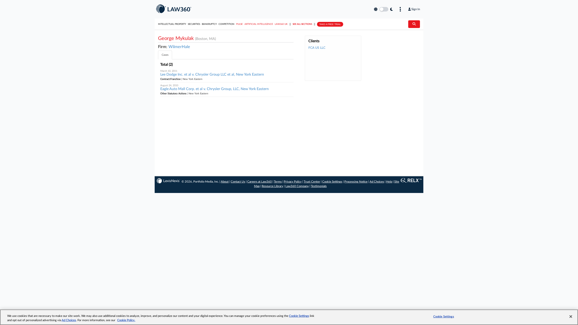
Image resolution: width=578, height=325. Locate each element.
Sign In (415, 9)
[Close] (571, 317)
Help (389, 181)
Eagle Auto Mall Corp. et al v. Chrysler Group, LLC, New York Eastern (214, 89)
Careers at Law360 (259, 181)
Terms (278, 181)
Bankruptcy (209, 24)
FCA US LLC (316, 47)
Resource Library (272, 186)
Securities (194, 24)
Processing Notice (356, 181)
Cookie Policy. (126, 320)
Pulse (239, 24)
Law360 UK (281, 24)
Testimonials (319, 186)
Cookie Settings (332, 181)
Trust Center (312, 181)
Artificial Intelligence (259, 24)
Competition (226, 24)
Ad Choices (377, 181)
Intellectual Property (172, 24)
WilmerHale (179, 47)
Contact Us (238, 181)
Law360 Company (297, 186)
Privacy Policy (293, 181)
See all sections (302, 24)
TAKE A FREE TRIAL (330, 24)
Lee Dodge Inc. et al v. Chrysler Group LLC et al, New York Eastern (212, 74)
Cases (165, 54)
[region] (289, 317)
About (225, 181)
